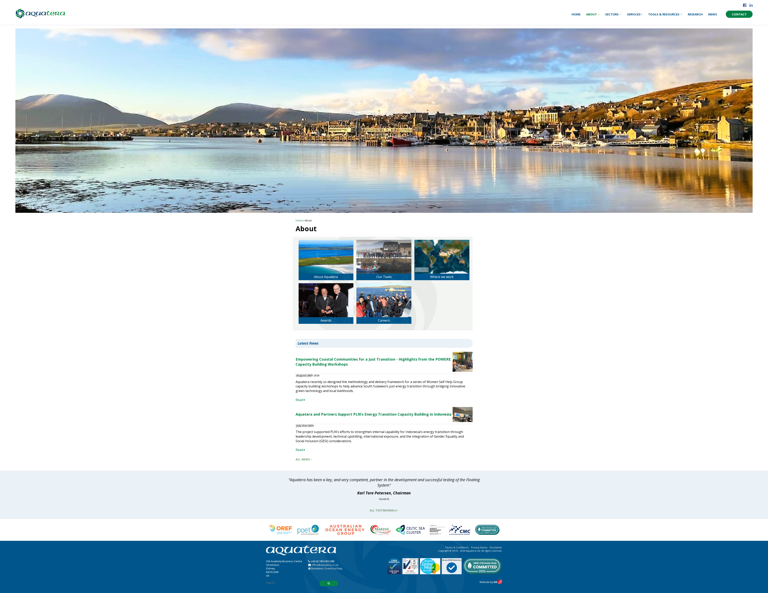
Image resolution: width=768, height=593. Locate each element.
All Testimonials (383, 510)
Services (634, 14)
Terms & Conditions (457, 547)
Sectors (612, 14)
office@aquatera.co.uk (324, 565)
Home (576, 14)
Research (695, 14)
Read (300, 400)
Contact (739, 14)
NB (496, 582)
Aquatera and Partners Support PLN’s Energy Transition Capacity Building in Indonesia (373, 414)
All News (303, 459)
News (712, 14)
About (592, 14)
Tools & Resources (664, 14)
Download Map (333, 568)
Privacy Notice (479, 547)
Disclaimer (496, 547)
